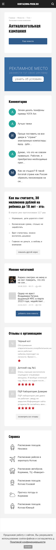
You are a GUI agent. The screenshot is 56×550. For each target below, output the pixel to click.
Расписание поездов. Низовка (29, 447)
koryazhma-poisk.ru (28, 4)
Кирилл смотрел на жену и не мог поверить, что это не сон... (32, 280)
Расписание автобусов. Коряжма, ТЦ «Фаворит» (31, 470)
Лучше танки (25, 123)
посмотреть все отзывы (28, 417)
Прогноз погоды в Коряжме (27, 494)
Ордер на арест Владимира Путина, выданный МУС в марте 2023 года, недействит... (31, 297)
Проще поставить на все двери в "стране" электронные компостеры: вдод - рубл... (32, 139)
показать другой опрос (28, 252)
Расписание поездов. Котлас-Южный (29, 506)
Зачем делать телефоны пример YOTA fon (31, 112)
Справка (14, 437)
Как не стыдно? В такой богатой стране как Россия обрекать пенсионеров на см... (32, 176)
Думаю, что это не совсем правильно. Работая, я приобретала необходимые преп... (32, 157)
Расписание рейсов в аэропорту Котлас (29, 459)
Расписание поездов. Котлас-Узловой (29, 482)
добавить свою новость (28, 313)
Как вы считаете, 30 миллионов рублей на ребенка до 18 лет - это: (27, 202)
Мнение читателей (21, 270)
